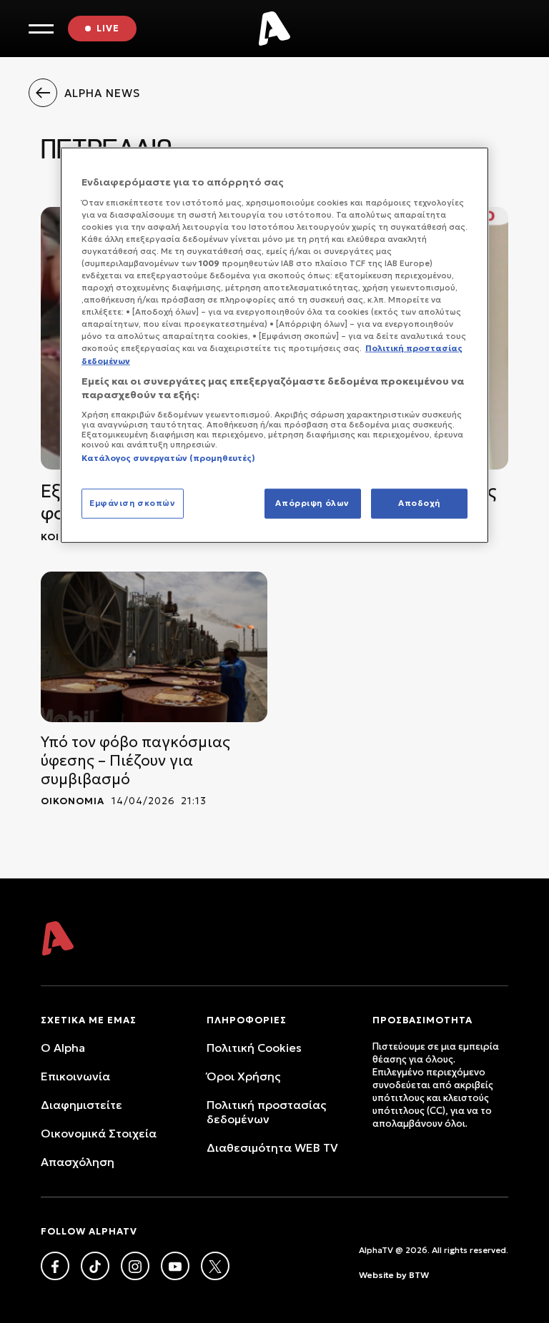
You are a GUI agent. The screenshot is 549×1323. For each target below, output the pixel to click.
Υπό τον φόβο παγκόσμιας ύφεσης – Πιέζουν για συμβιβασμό (135, 761)
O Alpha (63, 1047)
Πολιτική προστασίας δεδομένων (266, 1112)
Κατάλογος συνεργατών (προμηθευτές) (168, 457)
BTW (419, 1274)
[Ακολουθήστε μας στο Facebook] (55, 1266)
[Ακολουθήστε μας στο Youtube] (175, 1266)
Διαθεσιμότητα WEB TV (272, 1147)
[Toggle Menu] (41, 28)
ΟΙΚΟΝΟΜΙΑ (72, 801)
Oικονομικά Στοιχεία (99, 1133)
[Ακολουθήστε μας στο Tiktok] (95, 1266)
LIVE (108, 28)
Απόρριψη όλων (312, 503)
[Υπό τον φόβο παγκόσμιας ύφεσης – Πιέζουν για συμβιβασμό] (154, 647)
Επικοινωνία (75, 1076)
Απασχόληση (77, 1162)
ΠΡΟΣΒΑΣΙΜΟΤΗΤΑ (422, 1020)
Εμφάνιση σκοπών (132, 503)
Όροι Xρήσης (243, 1076)
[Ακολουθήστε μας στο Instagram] (135, 1266)
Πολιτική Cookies (254, 1047)
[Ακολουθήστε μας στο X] (215, 1266)
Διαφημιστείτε (81, 1105)
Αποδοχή (419, 503)
